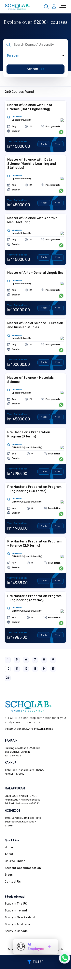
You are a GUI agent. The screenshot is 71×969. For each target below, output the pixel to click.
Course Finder (15, 861)
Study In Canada (16, 931)
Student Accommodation (23, 868)
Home (9, 847)
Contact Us (13, 881)
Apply (44, 144)
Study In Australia (17, 924)
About (9, 854)
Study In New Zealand (20, 917)
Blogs (9, 874)
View (57, 144)
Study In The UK (16, 903)
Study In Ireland (16, 910)
